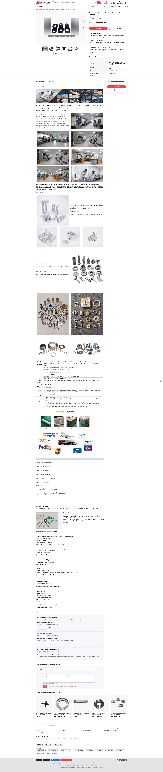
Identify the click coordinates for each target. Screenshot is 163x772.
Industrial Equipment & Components (46, 9)
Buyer (98, 6)
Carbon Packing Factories (78, 750)
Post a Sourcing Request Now (71, 686)
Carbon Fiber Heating (120, 750)
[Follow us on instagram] (121, 759)
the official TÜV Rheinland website (72, 508)
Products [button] (56, 2)
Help (105, 6)
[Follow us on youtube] (123, 759)
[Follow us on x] (119, 759)
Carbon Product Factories (65, 750)
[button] (95, 2)
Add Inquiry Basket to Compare (61, 53)
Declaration (95, 767)
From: (41, 669)
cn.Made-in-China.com (93, 765)
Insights (108, 763)
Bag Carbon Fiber (89, 750)
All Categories (40, 6)
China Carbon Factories (53, 750)
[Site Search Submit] (99, 2)
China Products (62, 763)
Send (45, 686)
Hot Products (55, 763)
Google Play (47, 759)
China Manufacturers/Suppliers (71, 763)
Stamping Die (38, 728)
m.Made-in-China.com (84, 765)
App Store (39, 759)
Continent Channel (96, 763)
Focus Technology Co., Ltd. (72, 767)
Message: (41, 676)
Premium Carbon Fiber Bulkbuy (53, 753)
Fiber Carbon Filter (99, 750)
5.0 (112, 82)
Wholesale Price (89, 763)
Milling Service (48, 744)
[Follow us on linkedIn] (126, 759)
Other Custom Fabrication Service (111, 730)
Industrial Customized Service (61, 9)
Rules (126, 6)
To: (42, 672)
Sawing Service (40, 744)
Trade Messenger (56, 759)
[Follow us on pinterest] (124, 759)
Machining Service (71, 9)
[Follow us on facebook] (117, 759)
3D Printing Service (39, 732)
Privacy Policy (101, 767)
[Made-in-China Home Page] (43, 2)
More (37, 756)
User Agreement (88, 767)
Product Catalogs (53, 725)
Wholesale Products (81, 763)
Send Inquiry (98, 28)
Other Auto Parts (39, 730)
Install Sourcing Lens (67, 759)
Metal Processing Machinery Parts (65, 728)
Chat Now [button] (119, 28)
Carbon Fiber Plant (40, 753)
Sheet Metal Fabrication (86, 730)
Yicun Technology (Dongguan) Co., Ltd (99, 16)
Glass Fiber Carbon (109, 750)
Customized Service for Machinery (111, 728)
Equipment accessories (49, 562)
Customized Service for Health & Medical (89, 728)
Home (37, 9)
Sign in (126, 3)
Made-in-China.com (76, 765)
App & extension (112, 6)
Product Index (103, 763)
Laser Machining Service (58, 744)
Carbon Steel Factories (41, 750)
